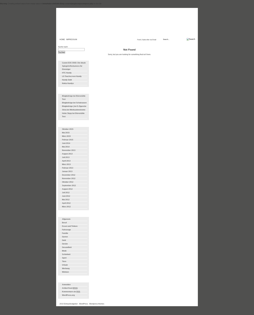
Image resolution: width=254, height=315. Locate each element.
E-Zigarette (81, 106)
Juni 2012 (66, 196)
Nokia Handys (68, 83)
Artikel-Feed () (70, 288)
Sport (64, 258)
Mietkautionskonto (77, 110)
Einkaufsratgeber (127, 24)
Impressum (71, 39)
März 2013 (66, 164)
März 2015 (66, 136)
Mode (64, 251)
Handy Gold (67, 80)
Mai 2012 (66, 200)
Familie (65, 233)
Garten (65, 237)
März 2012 (66, 207)
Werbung (66, 268)
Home (62, 39)
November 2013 (68, 150)
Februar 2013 (67, 168)
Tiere (64, 261)
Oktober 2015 (67, 129)
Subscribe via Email (149, 40)
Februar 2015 (67, 140)
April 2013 (66, 161)
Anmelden (66, 285)
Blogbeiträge (67, 96)
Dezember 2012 (68, 175)
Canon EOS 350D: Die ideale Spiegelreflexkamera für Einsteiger (74, 66)
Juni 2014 (66, 143)
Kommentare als (71, 292)
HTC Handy (67, 73)
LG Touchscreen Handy (72, 76)
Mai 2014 (66, 147)
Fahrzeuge (66, 230)
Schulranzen (81, 103)
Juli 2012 (66, 193)
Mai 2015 (66, 133)
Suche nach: (63, 47)
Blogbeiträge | (68, 106)
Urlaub (65, 265)
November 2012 (68, 178)
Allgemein (66, 219)
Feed (139, 40)
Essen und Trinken (69, 226)
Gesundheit (67, 247)
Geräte (65, 244)
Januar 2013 (67, 171)
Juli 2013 (66, 157)
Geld (64, 240)
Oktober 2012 (67, 182)
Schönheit (66, 254)
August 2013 (67, 154)
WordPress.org (68, 295)
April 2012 (66, 203)
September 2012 (69, 186)
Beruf (64, 223)
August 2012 (67, 189)
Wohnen (65, 272)
